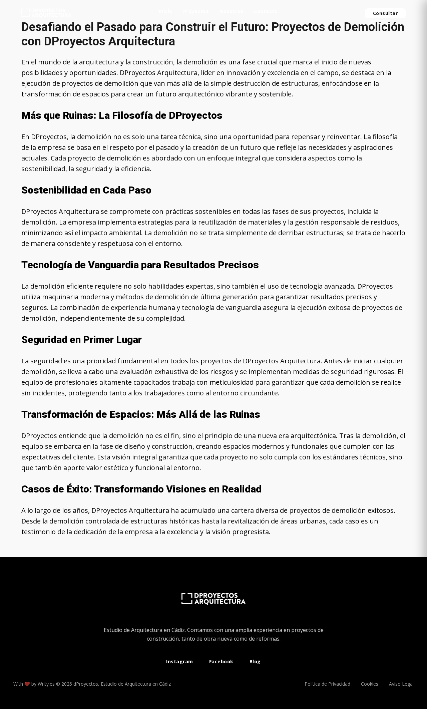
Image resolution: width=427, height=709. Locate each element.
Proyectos (196, 11)
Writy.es (46, 684)
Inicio (165, 11)
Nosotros (231, 11)
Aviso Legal (401, 684)
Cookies (369, 684)
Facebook (221, 661)
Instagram (179, 661)
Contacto (266, 11)
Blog (255, 661)
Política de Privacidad (327, 684)
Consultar (385, 13)
